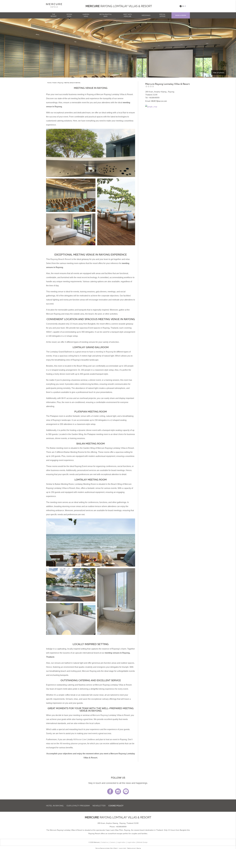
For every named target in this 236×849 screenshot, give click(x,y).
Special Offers (162, 15)
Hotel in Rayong (55, 805)
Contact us (104, 842)
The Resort (54, 15)
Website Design (142, 842)
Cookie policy (115, 805)
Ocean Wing (69, 15)
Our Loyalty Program (78, 805)
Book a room (180, 15)
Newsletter (99, 805)
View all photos (218, 72)
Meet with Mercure (127, 15)
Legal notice (121, 842)
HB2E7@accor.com (159, 101)
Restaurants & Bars (105, 15)
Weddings (146, 15)
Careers (112, 842)
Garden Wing (86, 15)
